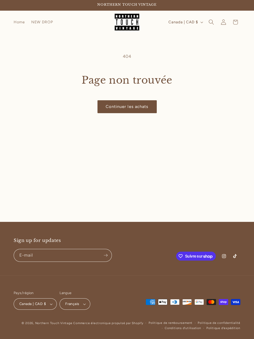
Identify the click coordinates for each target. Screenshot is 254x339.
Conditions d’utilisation (183, 328)
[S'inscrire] (106, 255)
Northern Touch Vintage (54, 323)
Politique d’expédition (223, 328)
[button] (211, 22)
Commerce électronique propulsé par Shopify (108, 323)
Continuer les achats (127, 106)
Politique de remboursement (170, 323)
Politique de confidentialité (219, 323)
